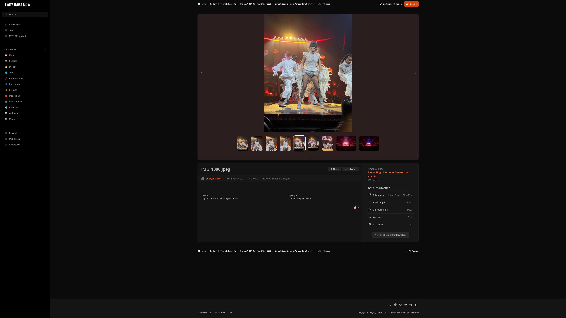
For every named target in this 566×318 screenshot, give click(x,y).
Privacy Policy (205, 313)
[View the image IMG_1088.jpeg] (271, 143)
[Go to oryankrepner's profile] (202, 178)
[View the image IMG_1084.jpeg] (327, 143)
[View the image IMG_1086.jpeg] (299, 143)
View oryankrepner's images (276, 178)
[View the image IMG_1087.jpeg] (285, 143)
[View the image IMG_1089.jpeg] (257, 143)
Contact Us (220, 313)
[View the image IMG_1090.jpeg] (242, 143)
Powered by (404, 313)
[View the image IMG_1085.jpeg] (313, 143)
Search (12, 14)
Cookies (231, 313)
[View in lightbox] (308, 73)
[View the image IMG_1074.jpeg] (346, 143)
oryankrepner (215, 178)
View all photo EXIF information (390, 234)
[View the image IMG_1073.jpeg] (369, 143)
